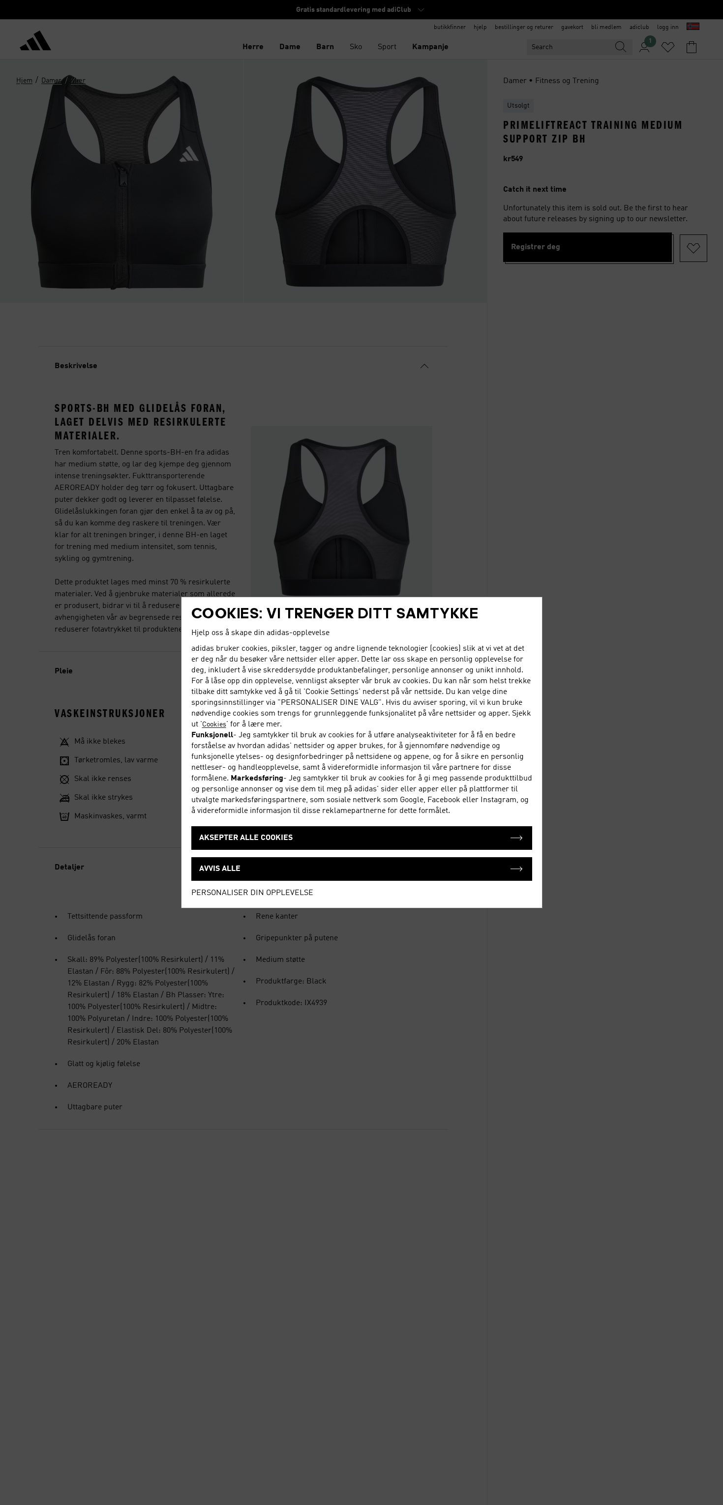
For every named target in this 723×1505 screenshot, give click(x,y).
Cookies (214, 724)
